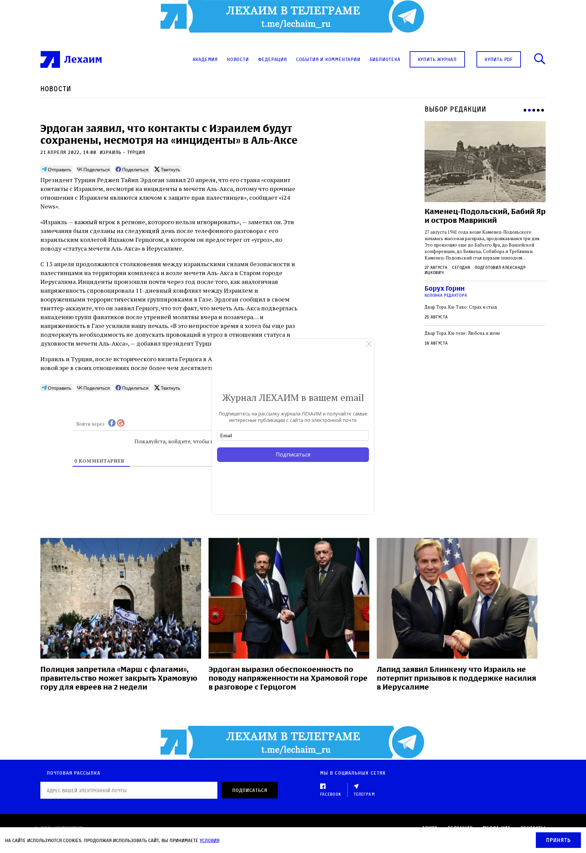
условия (209, 840)
